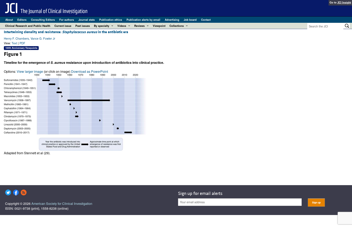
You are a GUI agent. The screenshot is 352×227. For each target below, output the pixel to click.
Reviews (139, 26)
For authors (66, 20)
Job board (190, 20)
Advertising (172, 20)
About (9, 20)
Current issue (62, 26)
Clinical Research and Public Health (27, 26)
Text (14, 43)
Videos (121, 26)
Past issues (82, 26)
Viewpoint (159, 26)
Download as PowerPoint (89, 71)
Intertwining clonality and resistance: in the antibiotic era (66, 32)
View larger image (30, 71)
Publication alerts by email (143, 20)
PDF (22, 43)
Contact (206, 20)
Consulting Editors (43, 20)
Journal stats (86, 20)
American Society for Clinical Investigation (61, 203)
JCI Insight (344, 2)
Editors (21, 20)
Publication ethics (110, 20)
